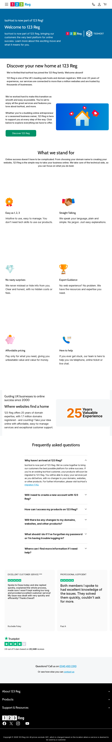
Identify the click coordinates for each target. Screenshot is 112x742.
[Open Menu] (5, 4)
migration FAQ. (32, 484)
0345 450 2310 (67, 666)
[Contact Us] (93, 4)
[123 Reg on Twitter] (11, 724)
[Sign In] (99, 4)
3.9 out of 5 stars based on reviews (24, 649)
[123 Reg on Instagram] (18, 724)
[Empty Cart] (105, 4)
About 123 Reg (11, 691)
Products (7, 699)
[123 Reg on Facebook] (4, 724)
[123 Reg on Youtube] (27, 724)
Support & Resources (15, 707)
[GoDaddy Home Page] (13, 718)
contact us (69, 671)
